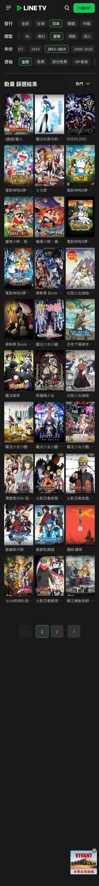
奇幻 (41, 36)
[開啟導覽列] (8, 7)
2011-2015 (57, 49)
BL (28, 36)
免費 (40, 61)
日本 (56, 23)
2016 (35, 49)
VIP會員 (81, 61)
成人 (87, 36)
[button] (74, 631)
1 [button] (42, 631)
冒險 (56, 36)
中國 (86, 23)
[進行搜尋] (67, 8)
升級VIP (84, 8)
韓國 (71, 23)
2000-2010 (83, 49)
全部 (25, 23)
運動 (72, 36)
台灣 (40, 23)
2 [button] (57, 631)
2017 (19, 49)
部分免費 (59, 61)
